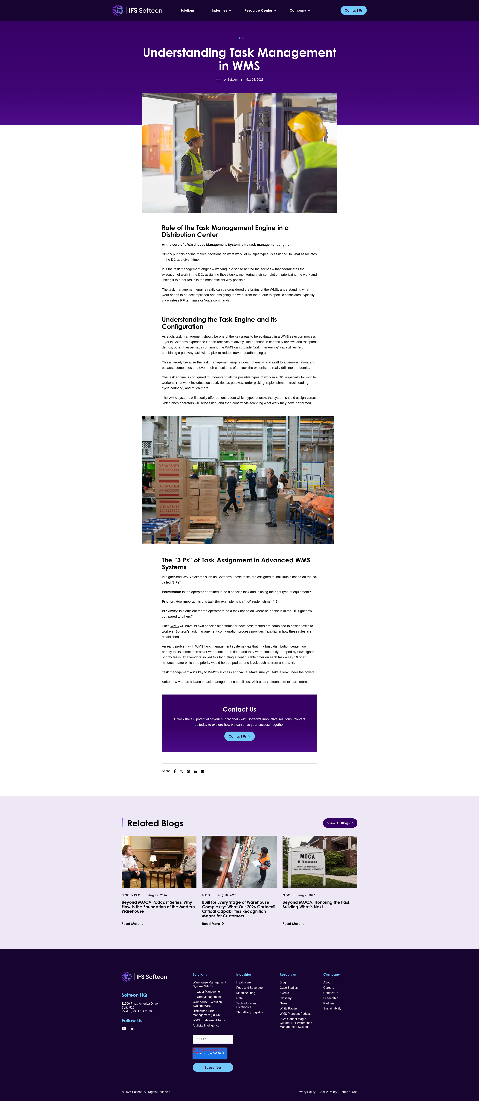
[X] (181, 771)
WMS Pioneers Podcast (295, 1013)
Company (298, 10)
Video (135, 895)
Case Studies (289, 987)
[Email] (202, 771)
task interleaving (266, 347)
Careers (328, 987)
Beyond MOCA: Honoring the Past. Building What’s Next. (316, 904)
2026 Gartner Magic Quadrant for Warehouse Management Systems (296, 1022)
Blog (239, 38)
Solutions (187, 10)
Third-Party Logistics (250, 1012)
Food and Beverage (249, 987)
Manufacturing (245, 993)
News (283, 1003)
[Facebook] (175, 771)
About (327, 982)
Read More (131, 924)
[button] (197, 10)
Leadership (330, 998)
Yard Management (207, 996)
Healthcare (243, 982)
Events (284, 993)
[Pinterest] (188, 771)
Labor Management (207, 991)
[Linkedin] (195, 771)
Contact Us (238, 736)
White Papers (289, 1008)
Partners (329, 1003)
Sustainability (332, 1008)
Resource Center (258, 10)
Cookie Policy (327, 1092)
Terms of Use (348, 1092)
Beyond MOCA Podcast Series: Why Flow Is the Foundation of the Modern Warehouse (158, 907)
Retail (240, 998)
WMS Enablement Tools (209, 1020)
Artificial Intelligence (206, 1025)
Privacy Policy (306, 1092)
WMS (174, 626)
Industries (219, 10)
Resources (288, 974)
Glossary (286, 998)
